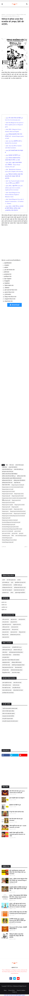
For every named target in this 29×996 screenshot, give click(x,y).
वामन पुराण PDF (14, 632)
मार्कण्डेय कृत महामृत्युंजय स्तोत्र (18, 665)
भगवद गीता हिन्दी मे (13, 467)
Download (15, 305)
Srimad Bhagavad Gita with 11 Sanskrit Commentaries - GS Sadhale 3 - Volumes (14, 201)
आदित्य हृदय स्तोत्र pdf (7, 649)
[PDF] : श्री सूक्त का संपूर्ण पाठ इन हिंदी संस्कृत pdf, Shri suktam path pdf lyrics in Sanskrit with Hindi (17, 905)
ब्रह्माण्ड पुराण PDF (17, 624)
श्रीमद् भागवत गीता (21, 476)
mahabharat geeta (6, 535)
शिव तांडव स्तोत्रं (18, 667)
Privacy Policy (11, 990)
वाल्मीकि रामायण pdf (18, 585)
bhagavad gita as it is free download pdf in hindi (12, 487)
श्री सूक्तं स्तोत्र (5, 670)
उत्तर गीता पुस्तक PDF (11, 579)
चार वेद (19, 579)
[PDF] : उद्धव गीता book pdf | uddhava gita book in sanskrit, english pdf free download (14, 187)
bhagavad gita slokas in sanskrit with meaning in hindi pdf (14, 498)
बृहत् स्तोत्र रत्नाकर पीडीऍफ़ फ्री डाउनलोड (10, 659)
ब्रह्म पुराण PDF (14, 622)
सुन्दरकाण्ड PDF (5, 592)
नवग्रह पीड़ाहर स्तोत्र (6, 654)
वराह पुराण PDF (5, 632)
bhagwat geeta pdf (6, 518)
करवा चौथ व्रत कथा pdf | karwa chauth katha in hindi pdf (17, 791)
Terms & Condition (21, 990)
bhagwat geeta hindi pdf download (17, 511)
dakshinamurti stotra (6, 647)
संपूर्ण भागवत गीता (6, 484)
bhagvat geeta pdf (6, 506)
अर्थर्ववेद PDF (4, 607)
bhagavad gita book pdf (7, 493)
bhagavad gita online (19, 493)
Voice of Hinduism (14, 986)
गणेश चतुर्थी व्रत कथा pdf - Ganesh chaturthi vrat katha (17, 826)
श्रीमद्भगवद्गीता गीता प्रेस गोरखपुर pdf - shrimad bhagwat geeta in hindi (14, 136)
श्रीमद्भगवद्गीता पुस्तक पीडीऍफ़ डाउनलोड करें (11, 478)
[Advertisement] (15, 11)
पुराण (12, 582)
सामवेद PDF (4, 604)
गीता (7, 465)
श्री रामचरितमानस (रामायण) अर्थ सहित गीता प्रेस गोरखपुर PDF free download (17, 872)
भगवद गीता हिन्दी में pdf (7, 469)
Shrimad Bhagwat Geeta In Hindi (9, 540)
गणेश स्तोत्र (4, 652)
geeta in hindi (18, 531)
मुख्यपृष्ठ (3, 14)
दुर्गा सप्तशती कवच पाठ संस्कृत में (16, 797)
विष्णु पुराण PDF (22, 632)
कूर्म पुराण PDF (14, 619)
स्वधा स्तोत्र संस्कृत (16, 672)
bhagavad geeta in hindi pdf (18, 484)
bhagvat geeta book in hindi (8, 502)
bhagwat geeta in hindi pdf (20, 513)
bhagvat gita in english (7, 509)
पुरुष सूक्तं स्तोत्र (5, 657)
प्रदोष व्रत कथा (16, 685)
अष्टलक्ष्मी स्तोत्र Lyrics (16, 647)
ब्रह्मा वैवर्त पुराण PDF (6, 624)
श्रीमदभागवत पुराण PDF (15, 634)
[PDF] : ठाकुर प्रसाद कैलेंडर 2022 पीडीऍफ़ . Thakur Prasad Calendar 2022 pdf (13, 164)
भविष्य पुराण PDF (5, 627)
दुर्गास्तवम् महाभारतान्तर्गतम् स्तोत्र (16, 652)
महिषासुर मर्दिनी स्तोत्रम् (16, 662)
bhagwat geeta (5, 511)
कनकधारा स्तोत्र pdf (18, 649)
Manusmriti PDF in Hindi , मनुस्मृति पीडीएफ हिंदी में (18, 927)
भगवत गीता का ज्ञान (19, 465)
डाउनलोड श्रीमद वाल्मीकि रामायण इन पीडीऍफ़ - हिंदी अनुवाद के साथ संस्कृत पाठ (18, 888)
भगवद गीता (4, 467)
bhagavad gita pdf (6, 495)
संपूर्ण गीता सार (17, 482)
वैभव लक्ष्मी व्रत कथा (6, 687)
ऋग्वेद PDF (4, 602)
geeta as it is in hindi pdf (7, 531)
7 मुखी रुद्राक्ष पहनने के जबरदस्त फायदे (9, 708)
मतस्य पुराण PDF (14, 627)
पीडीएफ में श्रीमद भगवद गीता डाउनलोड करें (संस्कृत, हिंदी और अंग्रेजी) (14, 176)
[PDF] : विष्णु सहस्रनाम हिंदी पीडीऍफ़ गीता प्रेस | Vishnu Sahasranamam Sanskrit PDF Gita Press (18, 897)
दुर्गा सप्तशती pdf (5, 582)
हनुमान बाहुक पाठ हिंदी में (20, 592)
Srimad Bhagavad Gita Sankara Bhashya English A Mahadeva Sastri (12, 194)
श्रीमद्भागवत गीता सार (7, 480)
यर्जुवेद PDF (4, 609)
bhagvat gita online (18, 509)
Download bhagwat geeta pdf (8, 524)
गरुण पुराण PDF (22, 619)
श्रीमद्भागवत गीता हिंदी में (19, 480)
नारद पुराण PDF (5, 622)
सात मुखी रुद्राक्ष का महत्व (7, 718)
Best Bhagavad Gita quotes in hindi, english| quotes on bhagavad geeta (14, 124)
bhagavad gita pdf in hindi (17, 495)
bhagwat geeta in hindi (7, 513)
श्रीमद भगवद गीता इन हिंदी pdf (8, 476)
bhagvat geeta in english (7, 504)
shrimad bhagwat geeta (7, 537)
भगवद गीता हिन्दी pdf (18, 469)
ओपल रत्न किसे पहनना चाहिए (8, 711)
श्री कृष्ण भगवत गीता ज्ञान (7, 471)
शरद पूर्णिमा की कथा (16, 687)
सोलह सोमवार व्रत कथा (18, 690)
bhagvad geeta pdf (6, 500)
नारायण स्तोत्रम (16, 654)
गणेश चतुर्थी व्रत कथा (6, 685)
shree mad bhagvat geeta (20, 535)
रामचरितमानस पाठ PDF (7, 585)
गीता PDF (12, 465)
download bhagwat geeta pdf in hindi (10, 526)
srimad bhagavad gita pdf (10, 14)
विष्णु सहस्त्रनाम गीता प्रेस (7, 667)
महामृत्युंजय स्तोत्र (6, 662)
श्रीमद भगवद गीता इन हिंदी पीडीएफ (9, 473)
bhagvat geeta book (16, 500)
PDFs (13, 535)
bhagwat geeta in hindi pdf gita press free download (13, 515)
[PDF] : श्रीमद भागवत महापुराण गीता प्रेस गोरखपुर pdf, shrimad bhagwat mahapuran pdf (18, 880)
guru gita (21, 533)
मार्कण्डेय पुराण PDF (6, 629)
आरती (3, 579)
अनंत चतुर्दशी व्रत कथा (7, 682)
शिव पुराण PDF (5, 634)
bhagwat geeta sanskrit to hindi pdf (9, 520)
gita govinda (14, 533)
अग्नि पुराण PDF (5, 619)
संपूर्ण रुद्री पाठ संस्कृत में (7, 590)
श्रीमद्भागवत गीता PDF (7, 482)
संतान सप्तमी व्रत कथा (6, 690)
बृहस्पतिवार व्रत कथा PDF (20, 582)
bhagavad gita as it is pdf (7, 489)
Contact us (14, 992)
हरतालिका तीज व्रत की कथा (8, 692)
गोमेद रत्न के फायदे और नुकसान (8, 713)
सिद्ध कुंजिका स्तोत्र (6, 672)
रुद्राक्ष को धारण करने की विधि (8, 716)
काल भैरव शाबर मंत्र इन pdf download (15, 819)
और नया (4, 546)
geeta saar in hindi (6, 533)
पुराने (25, 546)
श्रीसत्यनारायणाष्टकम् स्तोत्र (16, 670)
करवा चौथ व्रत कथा (17, 682)
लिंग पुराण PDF (15, 629)
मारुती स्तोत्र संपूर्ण (6, 665)
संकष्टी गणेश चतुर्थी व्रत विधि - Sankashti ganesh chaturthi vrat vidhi (17, 834)
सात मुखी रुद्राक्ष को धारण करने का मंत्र (10, 721)
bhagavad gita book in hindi (8, 491)
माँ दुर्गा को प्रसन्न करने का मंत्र (16, 811)
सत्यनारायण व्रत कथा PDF (19, 590)
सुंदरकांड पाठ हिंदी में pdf (14, 155)
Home (5, 990)
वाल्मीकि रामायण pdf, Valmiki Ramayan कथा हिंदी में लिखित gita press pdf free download (17, 920)
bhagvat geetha (15, 506)
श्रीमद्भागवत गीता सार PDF (20, 587)
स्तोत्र (12, 592)
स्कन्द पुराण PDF (5, 637)
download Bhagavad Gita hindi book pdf (11, 522)
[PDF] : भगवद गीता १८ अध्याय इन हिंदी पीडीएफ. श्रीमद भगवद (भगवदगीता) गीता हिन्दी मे (14, 208)
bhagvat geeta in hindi (19, 504)
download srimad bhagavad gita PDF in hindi (12, 529)
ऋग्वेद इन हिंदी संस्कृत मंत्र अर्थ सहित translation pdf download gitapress (18, 912)
